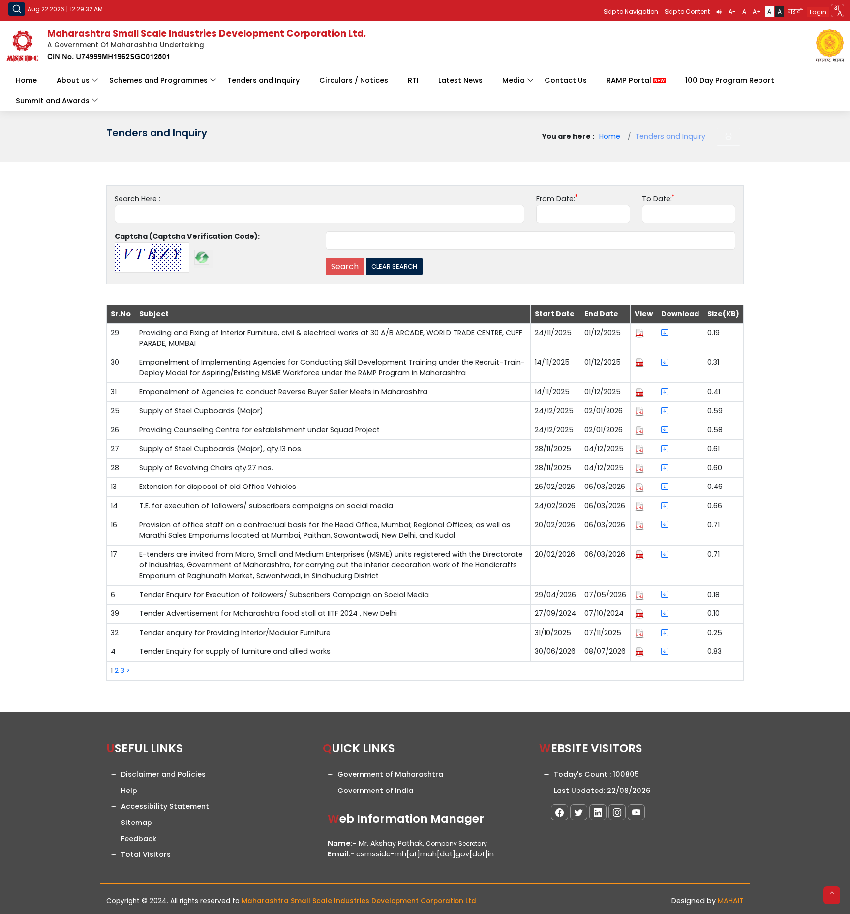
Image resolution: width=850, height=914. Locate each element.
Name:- (342, 843)
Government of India (375, 790)
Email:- (341, 854)
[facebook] (559, 812)
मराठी (795, 11)
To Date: (657, 199)
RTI (413, 80)
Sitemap (136, 822)
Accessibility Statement (165, 806)
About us (73, 80)
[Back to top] (831, 895)
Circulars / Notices (353, 80)
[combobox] (837, 10)
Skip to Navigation (631, 11)
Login (818, 12)
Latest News (460, 80)
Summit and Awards (53, 101)
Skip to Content (687, 11)
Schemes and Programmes (158, 80)
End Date (601, 314)
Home (26, 80)
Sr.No (121, 314)
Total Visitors (146, 854)
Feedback (138, 839)
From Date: (555, 199)
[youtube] (636, 812)
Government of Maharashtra (390, 774)
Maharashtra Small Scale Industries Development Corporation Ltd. (206, 33)
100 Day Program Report (729, 80)
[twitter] (578, 812)
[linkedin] (598, 812)
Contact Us (566, 80)
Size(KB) (723, 314)
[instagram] (617, 812)
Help (129, 790)
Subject (154, 314)
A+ (757, 11)
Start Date (555, 314)
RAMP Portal (630, 80)
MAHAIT (731, 901)
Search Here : (137, 199)
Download (680, 314)
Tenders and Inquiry (263, 80)
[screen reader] (719, 11)
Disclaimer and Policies (163, 774)
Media (513, 80)
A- (732, 11)
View (644, 314)
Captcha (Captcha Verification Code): (187, 236)
